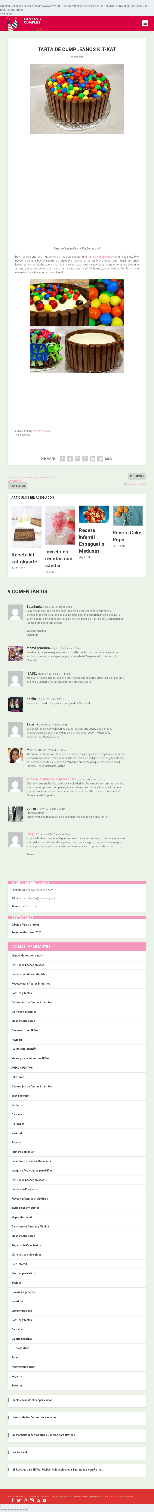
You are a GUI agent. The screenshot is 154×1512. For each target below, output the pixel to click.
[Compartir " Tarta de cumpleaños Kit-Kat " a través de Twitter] (70, 458)
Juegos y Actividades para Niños (32, 1170)
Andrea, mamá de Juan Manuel (50, 779)
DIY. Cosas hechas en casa (27, 964)
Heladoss (17, 1301)
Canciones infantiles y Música (30, 1226)
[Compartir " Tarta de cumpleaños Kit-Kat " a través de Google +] (77, 458)
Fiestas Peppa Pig (99, 1496)
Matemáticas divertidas (26, 1254)
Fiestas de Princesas (24, 1189)
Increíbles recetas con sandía (58, 558)
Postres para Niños (23, 1273)
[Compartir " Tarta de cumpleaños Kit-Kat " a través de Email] (100, 458)
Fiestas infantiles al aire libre (29, 1198)
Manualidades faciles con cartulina (34, 1417)
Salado (15, 1357)
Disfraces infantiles (23, 1011)
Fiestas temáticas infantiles (29, 974)
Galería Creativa (21, 1338)
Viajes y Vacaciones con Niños (30, 1058)
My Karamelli (20, 1452)
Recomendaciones (23, 1366)
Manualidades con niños (26, 955)
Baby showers (20, 1095)
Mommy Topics (42, 430)
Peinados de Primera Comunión (31, 1161)
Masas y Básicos (21, 1310)
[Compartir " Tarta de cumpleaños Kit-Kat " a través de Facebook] (62, 458)
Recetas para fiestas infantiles (30, 983)
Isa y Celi (33, 834)
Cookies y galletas (23, 1292)
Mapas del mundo (22, 1217)
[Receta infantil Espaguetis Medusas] (94, 514)
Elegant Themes (30, 1493)
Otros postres (20, 1348)
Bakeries (17, 1385)
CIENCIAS (17, 1077)
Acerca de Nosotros (24, 906)
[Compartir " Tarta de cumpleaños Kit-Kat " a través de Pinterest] (85, 458)
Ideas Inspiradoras (23, 1020)
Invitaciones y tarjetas (25, 1207)
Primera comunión (22, 1151)
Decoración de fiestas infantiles (31, 1002)
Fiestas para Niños (17, 1496)
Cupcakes (17, 1329)
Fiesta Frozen (81, 1496)
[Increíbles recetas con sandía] (60, 525)
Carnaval (17, 1114)
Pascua (16, 1142)
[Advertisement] (77, 164)
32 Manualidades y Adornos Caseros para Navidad (43, 1434)
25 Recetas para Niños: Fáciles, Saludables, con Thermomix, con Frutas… (57, 1469)
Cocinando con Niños (24, 1030)
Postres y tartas (21, 993)
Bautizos (17, 1105)
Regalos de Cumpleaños (26, 1245)
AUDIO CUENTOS (22, 1067)
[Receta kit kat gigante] (26, 527)
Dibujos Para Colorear (25, 924)
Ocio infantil (19, 1264)
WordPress (62, 1493)
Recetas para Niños (61, 1496)
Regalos (16, 1376)
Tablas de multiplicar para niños (32, 1400)
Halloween (17, 1123)
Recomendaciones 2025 (26, 932)
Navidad (16, 1039)
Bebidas (16, 1282)
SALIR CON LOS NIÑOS (25, 1049)
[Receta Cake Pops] (128, 516)
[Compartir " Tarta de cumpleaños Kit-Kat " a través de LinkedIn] (92, 458)
